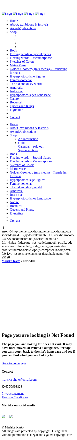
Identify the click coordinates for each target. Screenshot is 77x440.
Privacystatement (13, 393)
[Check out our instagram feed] (12, 418)
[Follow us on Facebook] (5, 418)
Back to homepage (14, 363)
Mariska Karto (11, 261)
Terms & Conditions (15, 397)
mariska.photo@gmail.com (19, 379)
